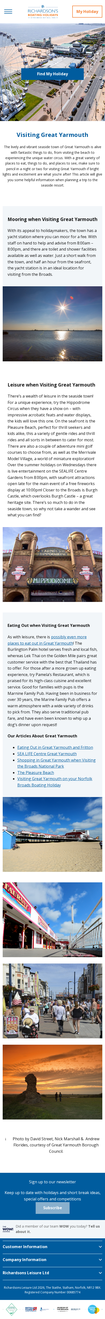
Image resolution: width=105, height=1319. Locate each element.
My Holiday (87, 11)
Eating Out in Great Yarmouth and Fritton (55, 747)
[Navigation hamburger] (8, 11)
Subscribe (52, 1207)
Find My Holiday (52, 74)
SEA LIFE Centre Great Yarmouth (47, 753)
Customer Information (25, 1246)
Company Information (24, 1259)
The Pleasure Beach (35, 772)
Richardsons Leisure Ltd (26, 1272)
